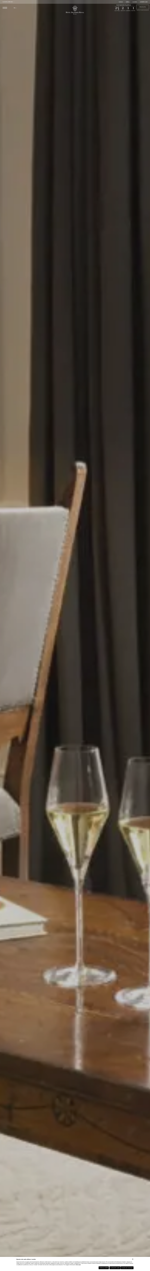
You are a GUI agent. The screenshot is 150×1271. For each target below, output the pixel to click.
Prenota (142, 7)
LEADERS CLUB (143, 2)
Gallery (128, 2)
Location (135, 2)
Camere (121, 2)
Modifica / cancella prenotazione (143, 10)
